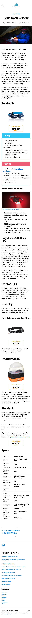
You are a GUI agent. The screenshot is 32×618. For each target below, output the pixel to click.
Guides (3, 595)
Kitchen (3, 600)
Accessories (4, 592)
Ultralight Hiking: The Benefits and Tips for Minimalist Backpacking (13, 560)
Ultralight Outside (12, 610)
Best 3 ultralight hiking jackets (8, 563)
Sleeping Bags (5, 602)
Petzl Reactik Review (6, 581)
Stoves (3, 603)
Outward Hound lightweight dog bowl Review (11, 569)
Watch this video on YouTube (12, 209)
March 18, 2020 (24, 22)
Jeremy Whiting (11, 22)
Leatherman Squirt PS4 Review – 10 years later (12, 575)
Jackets (3, 599)
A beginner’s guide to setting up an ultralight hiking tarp (14, 566)
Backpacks (4, 594)
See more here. (7, 614)
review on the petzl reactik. (20, 437)
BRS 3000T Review (6, 584)
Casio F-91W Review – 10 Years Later (10, 556)
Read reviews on (16, 126)
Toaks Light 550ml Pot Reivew (8, 578)
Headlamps (16, 14)
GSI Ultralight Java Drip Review (8, 572)
